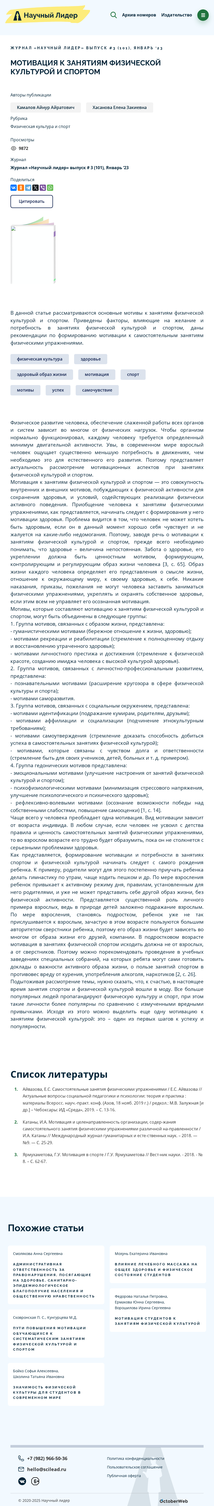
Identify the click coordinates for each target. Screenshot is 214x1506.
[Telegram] (28, 188)
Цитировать (32, 201)
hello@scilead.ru (46, 1469)
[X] (35, 188)
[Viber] (43, 188)
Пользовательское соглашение (135, 1467)
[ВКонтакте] (13, 188)
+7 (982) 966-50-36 (47, 1458)
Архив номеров (139, 15)
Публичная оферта (124, 1475)
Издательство (176, 15)
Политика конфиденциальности (135, 1458)
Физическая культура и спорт (40, 126)
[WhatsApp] (50, 188)
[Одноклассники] (21, 188)
